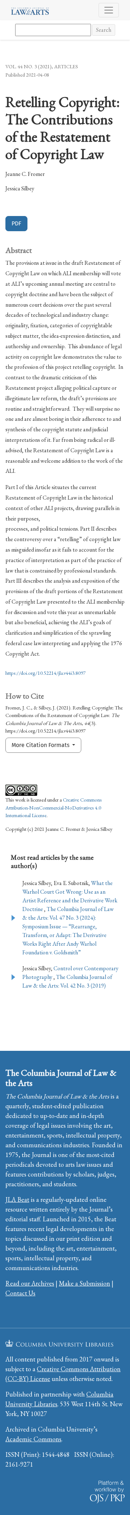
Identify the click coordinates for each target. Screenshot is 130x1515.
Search (103, 30)
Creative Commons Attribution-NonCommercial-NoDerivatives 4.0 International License (53, 807)
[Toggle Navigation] (109, 10)
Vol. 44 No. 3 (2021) (28, 66)
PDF (16, 223)
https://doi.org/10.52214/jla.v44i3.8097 (45, 672)
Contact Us (20, 1293)
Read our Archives (29, 1283)
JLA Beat (17, 1199)
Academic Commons (33, 1439)
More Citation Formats (41, 745)
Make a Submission (84, 1283)
